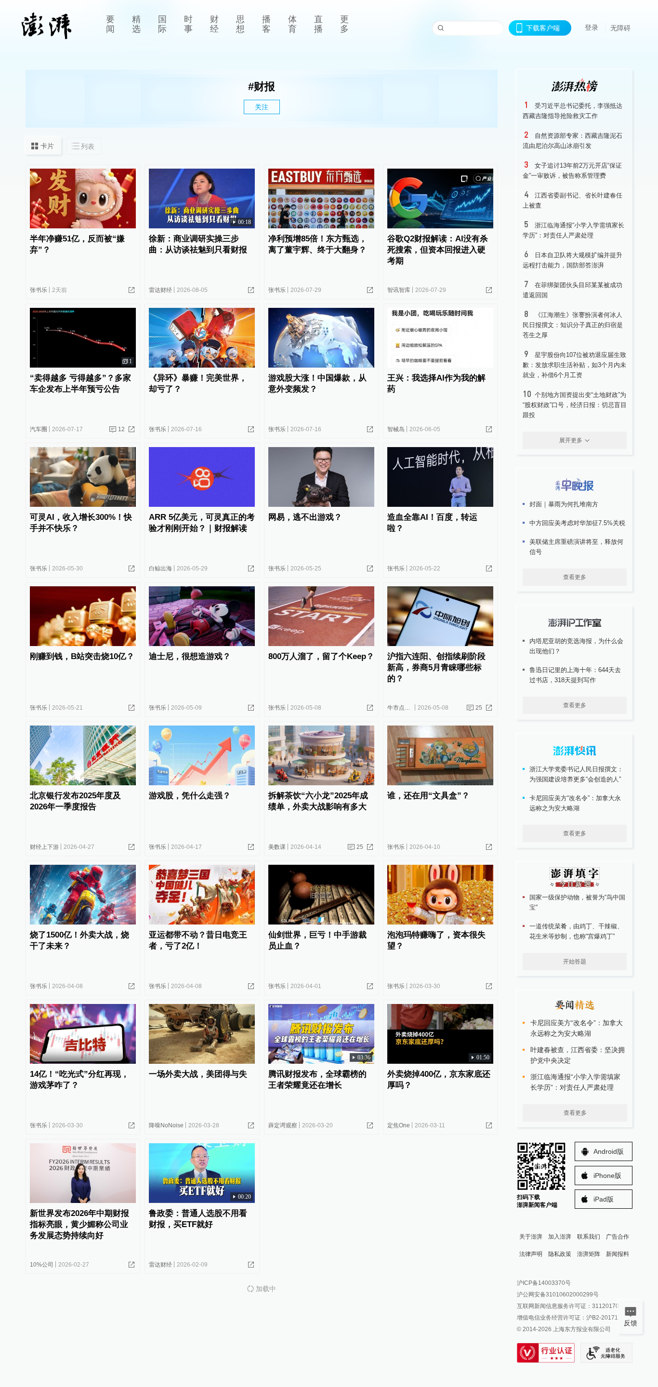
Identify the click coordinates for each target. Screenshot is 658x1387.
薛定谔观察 (282, 1125)
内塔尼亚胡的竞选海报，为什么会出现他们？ (576, 646)
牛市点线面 (401, 707)
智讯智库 (398, 290)
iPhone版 (607, 1175)
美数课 (277, 847)
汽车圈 (38, 429)
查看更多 (574, 577)
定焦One (398, 1125)
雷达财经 (160, 290)
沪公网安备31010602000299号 (558, 1294)
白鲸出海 (160, 568)
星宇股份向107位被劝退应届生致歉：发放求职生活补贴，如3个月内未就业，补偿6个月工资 (574, 365)
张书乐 (38, 290)
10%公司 (41, 1264)
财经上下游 (44, 847)
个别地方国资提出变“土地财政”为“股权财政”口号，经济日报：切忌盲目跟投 (575, 405)
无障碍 (620, 28)
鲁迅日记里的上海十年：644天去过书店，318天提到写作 (575, 675)
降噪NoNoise (166, 1125)
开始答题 (574, 961)
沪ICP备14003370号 (544, 1283)
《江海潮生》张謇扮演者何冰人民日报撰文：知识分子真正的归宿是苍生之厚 (573, 325)
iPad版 (603, 1199)
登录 (591, 27)
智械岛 (396, 429)
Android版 (608, 1151)
